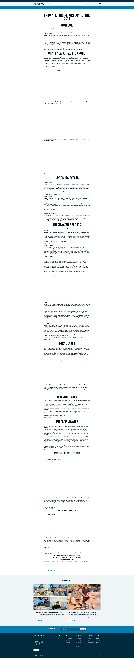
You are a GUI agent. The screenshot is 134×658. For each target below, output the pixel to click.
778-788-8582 (59, 447)
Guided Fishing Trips (91, 642)
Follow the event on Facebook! (49, 209)
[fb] (48, 570)
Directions (36, 650)
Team (96, 0)
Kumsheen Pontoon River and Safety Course (52, 194)
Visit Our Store (60, 0)
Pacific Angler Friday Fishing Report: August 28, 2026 (49, 612)
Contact (99, 0)
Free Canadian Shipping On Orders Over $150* (41, 0)
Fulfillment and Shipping (69, 638)
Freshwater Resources (78, 644)
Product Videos (78, 650)
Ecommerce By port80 (97, 655)
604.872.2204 (53, 0)
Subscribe (83, 629)
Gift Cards (59, 638)
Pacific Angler (40, 655)
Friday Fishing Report (78, 638)
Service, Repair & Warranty (79, 640)
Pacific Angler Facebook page (76, 562)
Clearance (59, 640)
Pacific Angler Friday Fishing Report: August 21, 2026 (82, 612)
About (94, 0)
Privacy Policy (68, 642)
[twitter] (51, 570)
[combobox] (67, 4)
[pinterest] (54, 570)
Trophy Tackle (85, 206)
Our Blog (91, 0)
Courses (88, 0)
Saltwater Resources (78, 646)
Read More (40, 620)
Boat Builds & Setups (78, 642)
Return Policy (68, 640)
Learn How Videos (78, 648)
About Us (89, 638)
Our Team (89, 640)
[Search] (82, 4)
